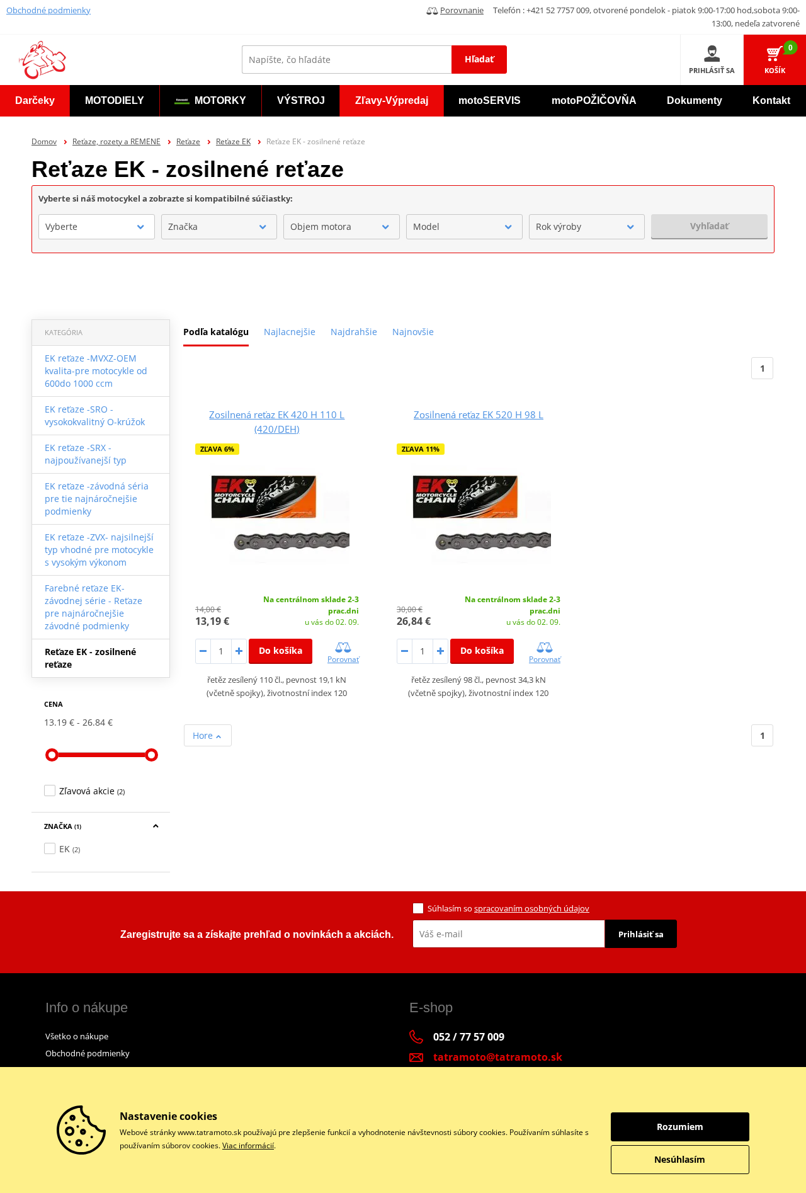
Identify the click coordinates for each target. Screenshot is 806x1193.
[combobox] (96, 226)
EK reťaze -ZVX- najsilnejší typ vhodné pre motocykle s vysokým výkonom (99, 549)
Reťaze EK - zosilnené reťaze (90, 658)
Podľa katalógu (216, 332)
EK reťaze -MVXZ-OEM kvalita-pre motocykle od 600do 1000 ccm (96, 370)
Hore (204, 735)
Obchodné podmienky (48, 10)
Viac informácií (248, 1145)
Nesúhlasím (679, 1159)
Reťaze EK (233, 141)
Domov (44, 141)
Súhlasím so (508, 908)
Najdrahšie (354, 332)
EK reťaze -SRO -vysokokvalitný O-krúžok (95, 415)
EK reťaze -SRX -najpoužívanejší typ (86, 454)
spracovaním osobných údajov (531, 908)
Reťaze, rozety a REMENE (116, 141)
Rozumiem (680, 1127)
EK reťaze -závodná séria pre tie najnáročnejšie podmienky (97, 498)
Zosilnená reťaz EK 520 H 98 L (478, 414)
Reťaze (188, 141)
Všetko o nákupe (76, 1036)
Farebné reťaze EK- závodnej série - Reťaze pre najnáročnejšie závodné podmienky (93, 607)
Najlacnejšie (289, 332)
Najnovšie (413, 332)
